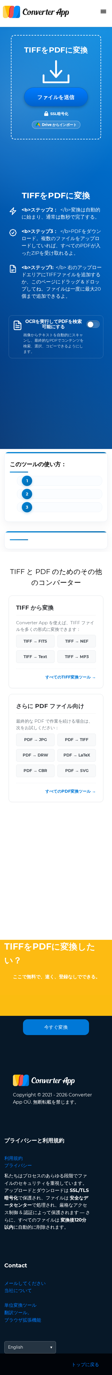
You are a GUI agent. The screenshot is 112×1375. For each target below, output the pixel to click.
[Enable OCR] (93, 324)
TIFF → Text (35, 656)
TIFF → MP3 (77, 656)
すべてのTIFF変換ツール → (70, 677)
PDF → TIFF (76, 739)
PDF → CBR (35, 770)
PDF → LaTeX (76, 755)
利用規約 (13, 1158)
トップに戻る (85, 1364)
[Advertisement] (56, 872)
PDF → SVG (76, 770)
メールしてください (25, 1283)
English (15, 1347)
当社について (18, 1290)
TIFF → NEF (76, 641)
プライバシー (18, 1165)
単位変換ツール (20, 1305)
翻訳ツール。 (18, 1312)
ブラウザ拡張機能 (22, 1320)
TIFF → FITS (35, 641)
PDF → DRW (35, 755)
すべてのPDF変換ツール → (70, 791)
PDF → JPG (35, 739)
